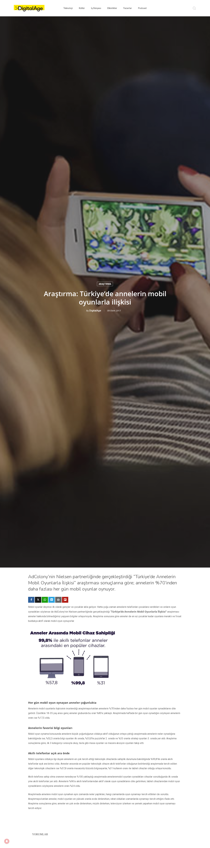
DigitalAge (95, 310)
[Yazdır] (58, 600)
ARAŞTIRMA (105, 284)
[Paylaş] (31, 600)
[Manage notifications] (6, 841)
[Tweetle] (38, 600)
